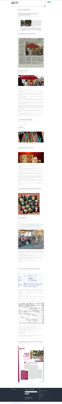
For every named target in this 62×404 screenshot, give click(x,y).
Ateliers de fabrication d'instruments (36, 16)
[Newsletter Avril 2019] (31, 75)
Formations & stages (28, 6)
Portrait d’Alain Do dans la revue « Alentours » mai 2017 (30, 341)
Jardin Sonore (27, 219)
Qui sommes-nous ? (41, 396)
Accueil (13, 6)
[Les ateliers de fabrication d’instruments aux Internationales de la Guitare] (31, 20)
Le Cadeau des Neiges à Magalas (25, 119)
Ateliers (24, 6)
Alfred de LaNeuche (21, 16)
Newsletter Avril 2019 (23, 70)
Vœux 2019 (20, 127)
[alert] (17, 391)
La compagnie (38, 6)
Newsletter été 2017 (22, 217)
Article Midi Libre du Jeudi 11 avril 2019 (27, 33)
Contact (42, 6)
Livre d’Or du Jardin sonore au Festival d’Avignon (29, 268)
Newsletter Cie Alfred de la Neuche (26, 147)
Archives (40, 398)
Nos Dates (33, 6)
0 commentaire (25, 130)
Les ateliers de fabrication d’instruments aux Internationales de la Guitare (28, 14)
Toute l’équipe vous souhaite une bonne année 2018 (29, 188)
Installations (20, 6)
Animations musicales (28, 16)
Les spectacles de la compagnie (42, 390)
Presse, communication (29, 35)
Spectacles (16, 6)
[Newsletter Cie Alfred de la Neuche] (31, 152)
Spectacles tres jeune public (35, 121)
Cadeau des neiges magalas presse (22, 124)
